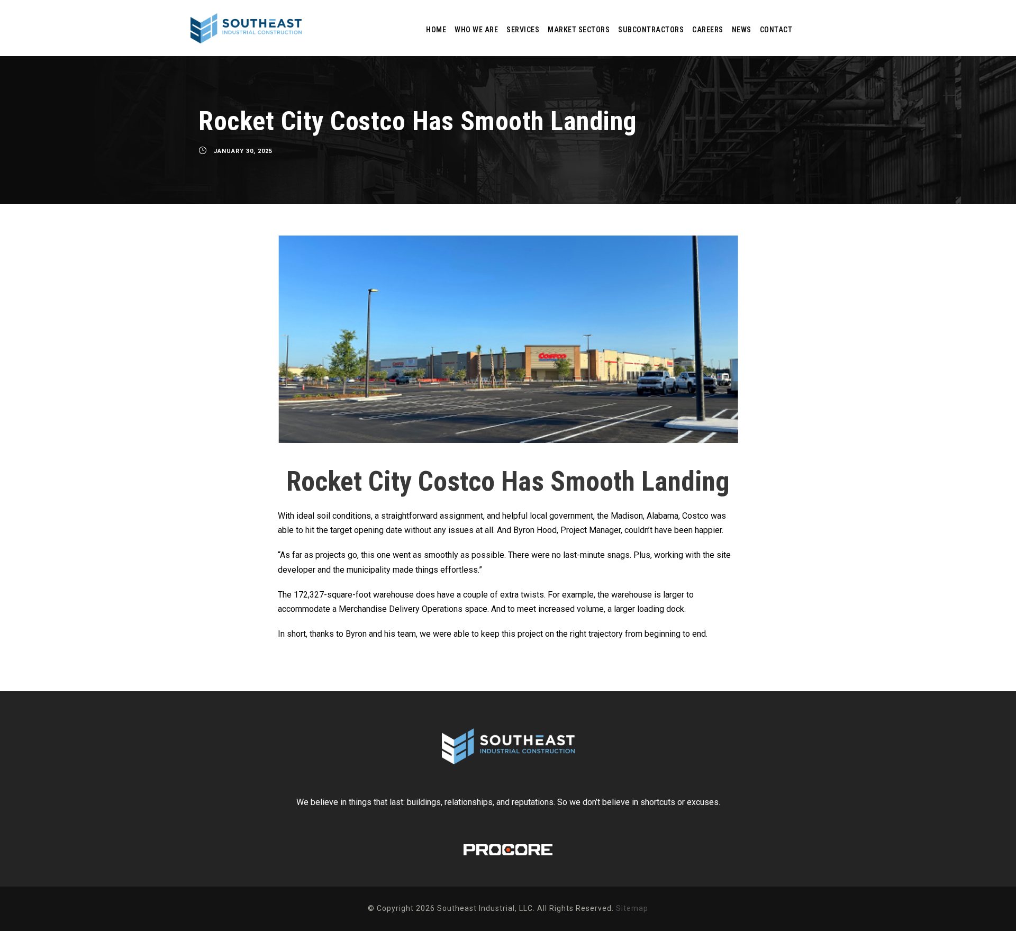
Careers (707, 29)
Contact (776, 29)
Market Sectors (579, 29)
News (741, 29)
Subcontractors (651, 29)
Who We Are (476, 29)
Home (436, 29)
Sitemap (632, 908)
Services (522, 29)
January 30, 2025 (243, 151)
